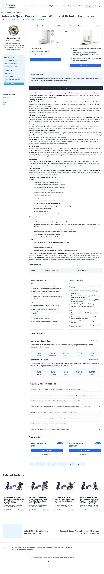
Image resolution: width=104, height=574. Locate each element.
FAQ (4, 105)
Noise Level (8, 73)
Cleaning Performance (11, 60)
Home (25, 6)
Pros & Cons (6, 100)
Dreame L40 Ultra (10, 83)
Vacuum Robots (17, 12)
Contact (81, 6)
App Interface (8, 71)
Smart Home (33, 6)
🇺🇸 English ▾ (89, 6)
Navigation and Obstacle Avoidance (11, 67)
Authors (64, 6)
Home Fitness (43, 6)
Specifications (6, 98)
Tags (69, 6)
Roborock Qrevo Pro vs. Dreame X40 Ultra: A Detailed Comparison (79, 532)
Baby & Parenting (54, 6)
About (75, 6)
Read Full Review (93, 341)
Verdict (5, 102)
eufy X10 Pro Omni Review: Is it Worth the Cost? (36, 532)
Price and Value (9, 76)
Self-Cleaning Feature (11, 63)
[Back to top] (55, 561)
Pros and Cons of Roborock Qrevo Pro (12, 80)
